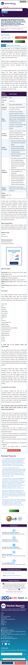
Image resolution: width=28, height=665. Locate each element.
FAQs (2, 614)
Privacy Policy (4, 616)
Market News (4, 620)
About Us (3, 622)
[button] (4, 587)
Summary (3, 45)
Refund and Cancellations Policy (8, 618)
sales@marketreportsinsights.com (14, 575)
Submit (24, 653)
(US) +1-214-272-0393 (9, 573)
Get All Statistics (14, 263)
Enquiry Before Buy (20, 41)
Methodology (17, 45)
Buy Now (21, 37)
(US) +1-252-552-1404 (7, 635)
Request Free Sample (7, 41)
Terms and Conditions (5, 615)
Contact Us (3, 623)
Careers (2, 619)
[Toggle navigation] (3, 15)
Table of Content (10, 45)
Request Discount (21, 663)
